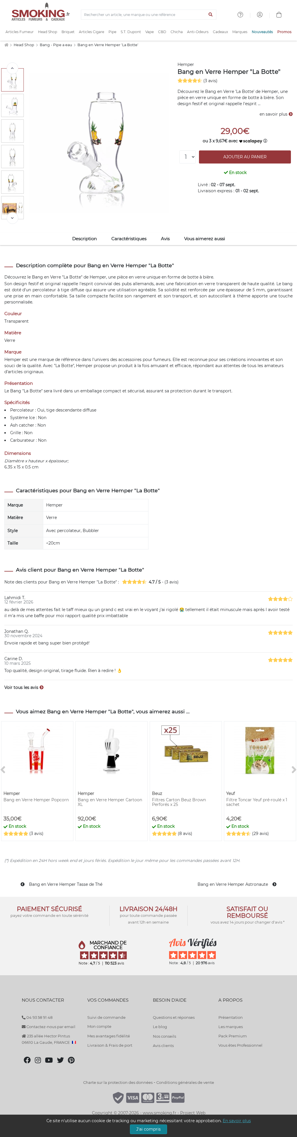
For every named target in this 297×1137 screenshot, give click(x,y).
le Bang (34, 277)
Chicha (177, 32)
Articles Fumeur (20, 32)
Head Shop (47, 32)
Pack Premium (232, 1036)
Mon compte (99, 1026)
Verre (51, 517)
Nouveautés (262, 32)
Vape (149, 32)
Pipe (112, 32)
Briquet (68, 32)
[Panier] (279, 15)
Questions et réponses (174, 1017)
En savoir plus (237, 1120)
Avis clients (163, 1045)
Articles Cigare (91, 32)
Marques (239, 32)
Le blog (160, 1026)
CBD (162, 32)
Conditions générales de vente (185, 1082)
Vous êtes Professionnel (240, 1045)
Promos (284, 32)
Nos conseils (164, 1036)
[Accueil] (6, 45)
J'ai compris (148, 1129)
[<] (12, 68)
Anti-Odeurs (198, 32)
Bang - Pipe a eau (56, 45)
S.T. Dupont (131, 32)
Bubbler (91, 530)
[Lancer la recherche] (210, 15)
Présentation (230, 1017)
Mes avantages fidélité (108, 1036)
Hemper (186, 64)
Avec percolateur (63, 530)
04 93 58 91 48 (39, 1017)
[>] (12, 218)
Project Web (192, 1113)
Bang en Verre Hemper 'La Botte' (107, 45)
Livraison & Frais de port (109, 1045)
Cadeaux (220, 32)
